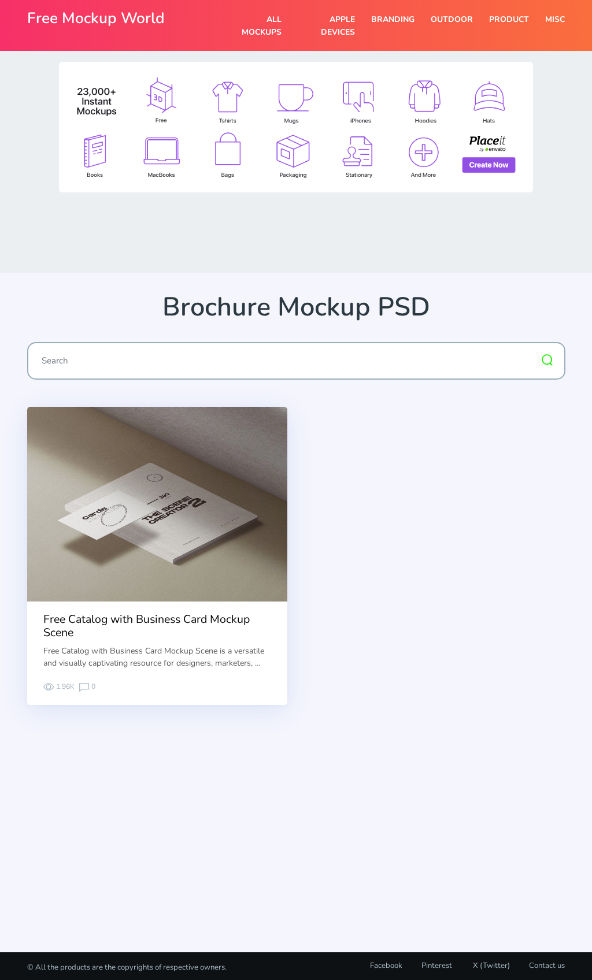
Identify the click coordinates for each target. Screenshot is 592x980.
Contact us (547, 965)
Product (509, 19)
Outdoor (452, 19)
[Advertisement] (296, 232)
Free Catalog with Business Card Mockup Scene (146, 625)
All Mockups (261, 26)
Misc (555, 19)
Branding (393, 19)
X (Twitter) (490, 965)
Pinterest (436, 965)
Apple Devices (338, 26)
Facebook (386, 965)
